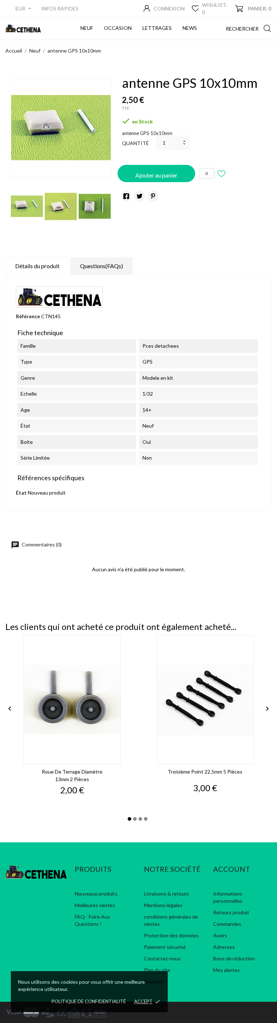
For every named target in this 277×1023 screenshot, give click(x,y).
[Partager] (126, 196)
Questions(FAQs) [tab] (101, 265)
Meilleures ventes (95, 905)
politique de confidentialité (89, 1001)
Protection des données (171, 935)
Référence (28, 316)
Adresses (224, 947)
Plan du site (157, 970)
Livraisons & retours (166, 894)
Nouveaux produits (96, 894)
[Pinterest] (153, 196)
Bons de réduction (234, 958)
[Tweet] (139, 196)
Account (231, 869)
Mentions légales (163, 905)
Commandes (227, 924)
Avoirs (220, 935)
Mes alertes (226, 970)
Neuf (88, 25)
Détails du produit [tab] (37, 265)
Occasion (119, 25)
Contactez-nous (162, 958)
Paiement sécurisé (165, 947)
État (21, 493)
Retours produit (231, 912)
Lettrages (158, 25)
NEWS (191, 25)
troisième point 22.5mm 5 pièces (205, 772)
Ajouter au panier (156, 175)
